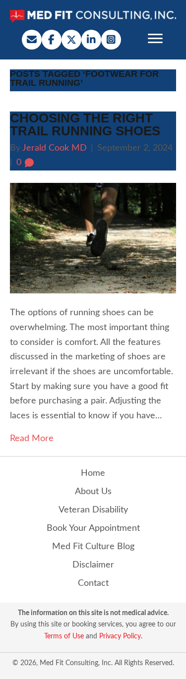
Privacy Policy (120, 636)
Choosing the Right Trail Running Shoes (85, 124)
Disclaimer (93, 565)
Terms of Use (64, 636)
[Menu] (155, 38)
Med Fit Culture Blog (93, 546)
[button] (32, 40)
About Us (93, 491)
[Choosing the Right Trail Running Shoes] (93, 237)
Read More (32, 438)
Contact (93, 583)
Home (93, 473)
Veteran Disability (93, 510)
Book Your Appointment (93, 528)
